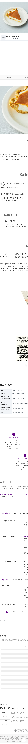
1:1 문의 (5, 716)
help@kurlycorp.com (8, 724)
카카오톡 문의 (5, 712)
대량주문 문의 (5, 720)
